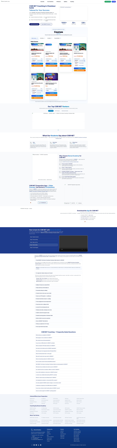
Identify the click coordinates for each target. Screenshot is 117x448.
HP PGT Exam (32, 400)
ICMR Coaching (76, 438)
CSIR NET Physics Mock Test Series (81, 418)
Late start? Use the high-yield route (42, 307)
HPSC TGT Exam (79, 401)
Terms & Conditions (50, 436)
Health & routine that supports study (42, 312)
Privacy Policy (49, 438)
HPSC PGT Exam (79, 400)
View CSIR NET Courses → (46, 24)
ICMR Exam (62, 436)
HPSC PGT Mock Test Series (81, 420)
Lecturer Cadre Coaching (57, 409)
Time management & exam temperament (43, 301)
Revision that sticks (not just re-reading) (43, 298)
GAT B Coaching (76, 433)
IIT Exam (61, 432)
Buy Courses (108, 1)
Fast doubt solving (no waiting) (41, 290)
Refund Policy (49, 439)
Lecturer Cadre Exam (56, 400)
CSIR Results (51, 110)
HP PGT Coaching (32, 409)
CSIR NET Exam (32, 398)
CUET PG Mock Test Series (57, 417)
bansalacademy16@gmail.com (37, 439)
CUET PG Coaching (77, 432)
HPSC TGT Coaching (80, 411)
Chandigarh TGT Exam (68, 401)
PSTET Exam (67, 403)
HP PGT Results (57, 110)
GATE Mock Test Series (68, 417)
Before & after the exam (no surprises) (43, 318)
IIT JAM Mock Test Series (45, 417)
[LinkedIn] (38, 445)
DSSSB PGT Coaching (68, 409)
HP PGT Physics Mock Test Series (46, 420)
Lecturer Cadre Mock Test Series (58, 420)
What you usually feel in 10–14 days (42, 323)
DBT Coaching (76, 436)
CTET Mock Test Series (80, 423)
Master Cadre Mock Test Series (58, 421)
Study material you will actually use (42, 287)
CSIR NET (62, 431)
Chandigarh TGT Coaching (69, 411)
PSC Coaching (76, 435)
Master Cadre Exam (56, 401)
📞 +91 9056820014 (42, 202)
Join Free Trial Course (34, 24)
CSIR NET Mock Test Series (34, 417)
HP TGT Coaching (44, 411)
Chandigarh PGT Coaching (34, 411)
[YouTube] (36, 445)
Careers (48, 432)
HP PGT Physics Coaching (45, 409)
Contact (48, 441)
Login (114, 1)
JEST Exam (62, 438)
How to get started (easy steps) (42, 326)
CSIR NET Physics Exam (80, 398)
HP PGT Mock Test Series (33, 420)
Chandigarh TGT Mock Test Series (70, 421)
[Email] (40, 445)
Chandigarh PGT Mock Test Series (35, 421)
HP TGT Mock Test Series (45, 421)
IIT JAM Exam (43, 398)
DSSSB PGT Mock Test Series (69, 420)
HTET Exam (43, 403)
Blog (47, 435)
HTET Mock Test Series (44, 423)
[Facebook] (32, 445)
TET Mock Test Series (33, 423)
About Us (48, 431)
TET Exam (31, 403)
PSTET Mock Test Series (68, 423)
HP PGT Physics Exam (44, 400)
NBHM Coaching (76, 441)
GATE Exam (66, 398)
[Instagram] (34, 445)
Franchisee (49, 433)
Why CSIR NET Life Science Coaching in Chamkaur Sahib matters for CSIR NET (50, 260)
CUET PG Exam (55, 398)
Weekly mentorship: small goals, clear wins (44, 309)
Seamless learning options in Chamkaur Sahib (44, 315)
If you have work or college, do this (42, 304)
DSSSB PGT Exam (67, 400)
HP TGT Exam (43, 401)
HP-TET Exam (55, 403)
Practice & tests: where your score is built (43, 293)
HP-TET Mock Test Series (57, 423)
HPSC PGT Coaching (80, 409)
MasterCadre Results (65, 110)
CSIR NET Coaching (77, 431)
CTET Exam (78, 403)
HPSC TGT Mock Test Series (81, 421)
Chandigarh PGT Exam (33, 401)
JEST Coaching (76, 439)
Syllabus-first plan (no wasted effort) (43, 284)
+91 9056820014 (35, 438)
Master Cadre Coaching (56, 411)
